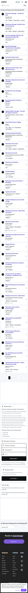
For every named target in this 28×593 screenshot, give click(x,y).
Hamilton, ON (5, 527)
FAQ (14, 560)
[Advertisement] (14, 392)
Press (14, 558)
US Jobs (3, 560)
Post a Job (4, 569)
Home (3, 556)
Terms (14, 564)
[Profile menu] (22, 2)
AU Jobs (4, 567)
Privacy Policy (8, 464)
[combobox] (14, 445)
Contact (14, 562)
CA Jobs (4, 564)
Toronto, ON (5, 432)
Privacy (14, 567)
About (14, 556)
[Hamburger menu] (26, 2)
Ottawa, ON (5, 434)
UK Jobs (4, 562)
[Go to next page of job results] (18, 377)
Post (18, 1)
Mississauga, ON (6, 436)
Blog (3, 558)
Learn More (17, 590)
